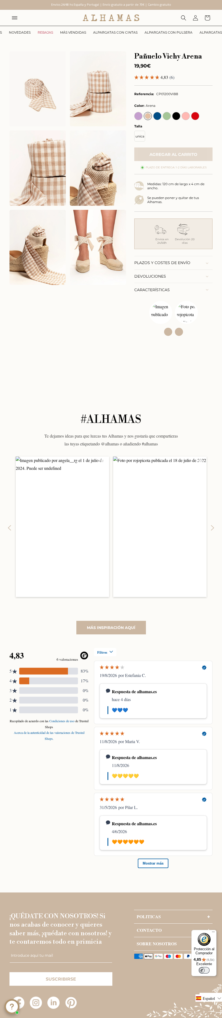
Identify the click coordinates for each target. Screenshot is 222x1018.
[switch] (204, 970)
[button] (15, 18)
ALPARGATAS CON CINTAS (115, 32)
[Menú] (213, 933)
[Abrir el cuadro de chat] (11, 1006)
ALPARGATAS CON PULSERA (168, 32)
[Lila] (138, 116)
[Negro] (176, 116)
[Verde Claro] (167, 116)
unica (139, 136)
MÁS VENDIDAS (73, 32)
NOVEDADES (20, 32)
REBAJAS (45, 32)
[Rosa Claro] (186, 116)
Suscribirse (61, 979)
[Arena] (148, 116)
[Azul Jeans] (157, 116)
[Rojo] (195, 116)
